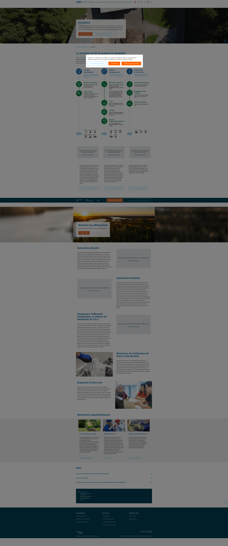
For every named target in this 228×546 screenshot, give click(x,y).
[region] (114, 61)
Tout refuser (114, 63)
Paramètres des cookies (97, 63)
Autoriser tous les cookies (131, 63)
